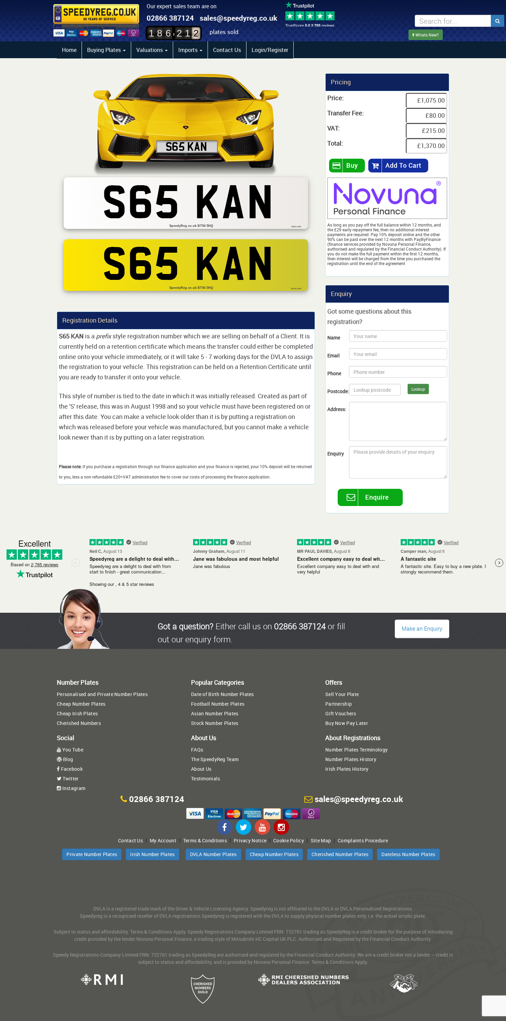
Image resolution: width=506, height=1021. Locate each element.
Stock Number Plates (214, 723)
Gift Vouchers (340, 713)
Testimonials (205, 778)
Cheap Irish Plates (77, 713)
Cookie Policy (288, 840)
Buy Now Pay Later (346, 723)
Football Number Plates (217, 704)
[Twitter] (243, 827)
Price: (335, 98)
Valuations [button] (150, 50)
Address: (335, 409)
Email (333, 355)
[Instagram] (281, 827)
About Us (201, 769)
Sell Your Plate (342, 694)
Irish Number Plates (152, 854)
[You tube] (262, 827)
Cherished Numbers (79, 723)
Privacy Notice (250, 840)
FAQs (197, 749)
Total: (335, 143)
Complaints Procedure (363, 840)
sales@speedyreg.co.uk (238, 18)
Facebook (71, 769)
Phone (334, 373)
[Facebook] (224, 827)
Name (333, 337)
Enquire (377, 497)
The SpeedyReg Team (215, 759)
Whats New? (426, 35)
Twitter (69, 778)
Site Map (321, 840)
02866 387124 (170, 18)
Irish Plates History (347, 769)
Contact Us (227, 50)
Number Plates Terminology (356, 749)
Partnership (338, 704)
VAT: (333, 128)
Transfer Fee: (345, 113)
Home (69, 50)
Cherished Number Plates (340, 854)
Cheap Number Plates (81, 704)
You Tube (72, 749)
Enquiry (335, 453)
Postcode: (335, 391)
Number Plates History (350, 759)
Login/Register (270, 50)
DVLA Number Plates (213, 854)
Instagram (73, 788)
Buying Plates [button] (104, 50)
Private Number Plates (91, 854)
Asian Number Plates (214, 713)
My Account (163, 840)
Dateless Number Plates (408, 854)
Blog (67, 759)
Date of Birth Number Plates (222, 694)
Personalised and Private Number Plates (102, 694)
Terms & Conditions (205, 840)
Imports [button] (188, 50)
